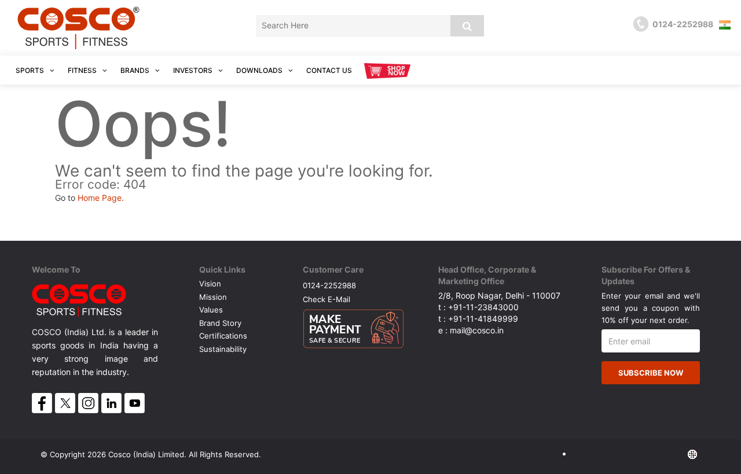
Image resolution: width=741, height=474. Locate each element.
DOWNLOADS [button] (260, 70)
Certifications (223, 335)
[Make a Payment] (353, 325)
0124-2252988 (329, 285)
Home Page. (101, 198)
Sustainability (223, 349)
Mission (213, 297)
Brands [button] (135, 70)
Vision (210, 283)
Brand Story (220, 323)
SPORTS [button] (31, 70)
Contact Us (329, 70)
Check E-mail (326, 299)
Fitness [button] (83, 70)
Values (211, 309)
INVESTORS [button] (193, 70)
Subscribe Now (650, 372)
